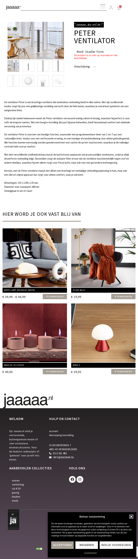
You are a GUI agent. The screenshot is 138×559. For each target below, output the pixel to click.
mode (15, 500)
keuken (16, 496)
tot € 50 (16, 488)
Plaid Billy (79, 290)
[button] (131, 516)
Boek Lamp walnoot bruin (19, 290)
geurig (15, 492)
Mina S (76, 365)
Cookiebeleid (90, 552)
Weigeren (86, 545)
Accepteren (62, 545)
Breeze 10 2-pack (14, 365)
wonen (16, 480)
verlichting (18, 484)
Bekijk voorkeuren (116, 545)
